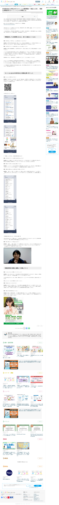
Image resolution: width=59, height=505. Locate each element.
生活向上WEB (25, 496)
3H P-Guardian (25, 499)
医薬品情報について (37, 499)
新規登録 (37, 485)
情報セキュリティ (36, 497)
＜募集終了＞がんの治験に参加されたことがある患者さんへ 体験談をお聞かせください (23, 386)
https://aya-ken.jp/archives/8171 (9, 24)
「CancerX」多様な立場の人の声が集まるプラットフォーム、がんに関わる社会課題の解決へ (23, 480)
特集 (3, 6)
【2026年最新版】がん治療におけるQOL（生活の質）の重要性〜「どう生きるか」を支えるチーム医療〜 (9, 453)
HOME (2, 6)
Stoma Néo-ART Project (21, 434)
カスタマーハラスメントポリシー (38, 500)
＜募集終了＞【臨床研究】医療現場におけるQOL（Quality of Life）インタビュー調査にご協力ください (9, 386)
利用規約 (35, 496)
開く (34, 16)
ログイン (30, 485)
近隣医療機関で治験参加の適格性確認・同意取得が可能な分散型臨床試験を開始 (23, 405)
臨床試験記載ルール (37, 498)
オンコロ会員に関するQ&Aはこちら (33, 487)
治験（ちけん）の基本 (6, 357)
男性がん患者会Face (6, 479)
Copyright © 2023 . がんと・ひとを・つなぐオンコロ (22, 503)
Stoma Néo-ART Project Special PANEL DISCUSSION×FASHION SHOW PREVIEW (37, 435)
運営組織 (35, 494)
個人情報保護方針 (36, 495)
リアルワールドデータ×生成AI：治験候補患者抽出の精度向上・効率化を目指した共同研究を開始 (37, 405)
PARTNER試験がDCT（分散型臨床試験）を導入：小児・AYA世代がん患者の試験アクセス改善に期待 (9, 405)
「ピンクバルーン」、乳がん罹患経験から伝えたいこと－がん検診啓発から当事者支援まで (37, 480)
